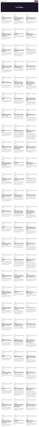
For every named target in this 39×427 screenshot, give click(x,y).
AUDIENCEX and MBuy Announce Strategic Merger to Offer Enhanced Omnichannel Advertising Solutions (18, 83)
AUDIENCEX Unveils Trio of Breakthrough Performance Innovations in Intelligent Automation (31, 34)
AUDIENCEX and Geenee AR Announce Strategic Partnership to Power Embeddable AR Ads (31, 131)
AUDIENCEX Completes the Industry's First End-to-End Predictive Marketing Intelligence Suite (7, 18)
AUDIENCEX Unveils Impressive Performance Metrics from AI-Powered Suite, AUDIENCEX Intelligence (19, 67)
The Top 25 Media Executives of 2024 (31, 178)
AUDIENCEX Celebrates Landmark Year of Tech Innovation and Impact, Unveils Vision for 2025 (19, 51)
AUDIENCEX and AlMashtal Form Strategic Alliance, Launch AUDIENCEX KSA (7, 83)
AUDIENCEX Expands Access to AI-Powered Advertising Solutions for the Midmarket (31, 115)
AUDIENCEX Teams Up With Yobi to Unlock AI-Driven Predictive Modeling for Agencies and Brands (7, 115)
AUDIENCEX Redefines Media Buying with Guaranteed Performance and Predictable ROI (6, 51)
